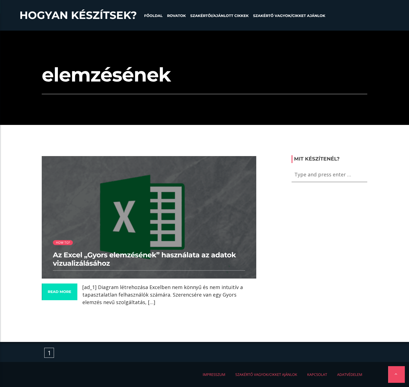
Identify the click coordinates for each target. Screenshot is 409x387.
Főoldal (153, 16)
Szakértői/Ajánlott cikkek (219, 16)
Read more (59, 292)
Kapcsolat (317, 374)
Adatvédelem (349, 374)
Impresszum (214, 374)
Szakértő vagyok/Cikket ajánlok (289, 16)
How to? (63, 242)
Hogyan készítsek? (78, 15)
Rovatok (176, 16)
